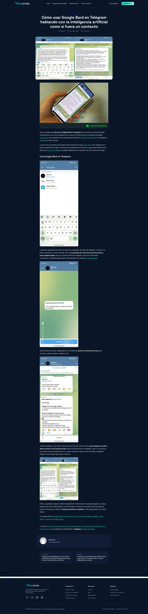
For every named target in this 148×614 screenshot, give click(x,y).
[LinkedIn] (37, 597)
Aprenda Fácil (92, 595)
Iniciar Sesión (114, 3)
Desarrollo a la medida (59, 3)
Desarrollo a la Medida (72, 592)
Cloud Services (74, 3)
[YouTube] (42, 597)
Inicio (48, 3)
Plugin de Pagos (70, 598)
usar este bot (88, 145)
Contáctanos (128, 3)
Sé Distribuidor (114, 589)
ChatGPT (84, 138)
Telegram (43, 140)
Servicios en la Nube (71, 595)
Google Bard (44, 138)
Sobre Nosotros (114, 595)
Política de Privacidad (108, 609)
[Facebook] (27, 597)
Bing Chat (92, 138)
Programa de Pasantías (117, 592)
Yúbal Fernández (89, 529)
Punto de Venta (86, 3)
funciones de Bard (53, 150)
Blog (89, 592)
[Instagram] (32, 597)
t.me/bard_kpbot (91, 258)
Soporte (90, 589)
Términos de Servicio (122, 609)
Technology (74, 12)
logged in (9, 576)
